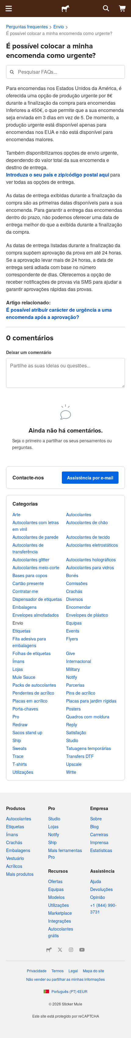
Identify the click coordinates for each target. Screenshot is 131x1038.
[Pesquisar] (105, 8)
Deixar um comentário (28, 352)
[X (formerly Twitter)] (60, 949)
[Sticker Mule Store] (49, 949)
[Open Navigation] (8, 8)
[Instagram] (71, 949)
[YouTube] (82, 949)
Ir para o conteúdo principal (4, 4)
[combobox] (65, 71)
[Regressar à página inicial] (65, 8)
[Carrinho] (122, 8)
